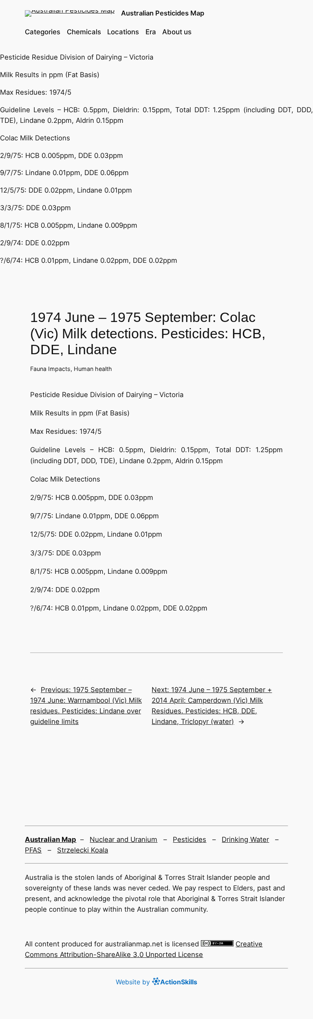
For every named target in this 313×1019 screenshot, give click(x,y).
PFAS (33, 850)
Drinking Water (245, 839)
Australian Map (50, 839)
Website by (156, 982)
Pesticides (189, 839)
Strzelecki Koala (82, 850)
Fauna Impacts (50, 368)
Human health (93, 368)
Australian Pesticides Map (162, 13)
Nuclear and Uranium (123, 839)
